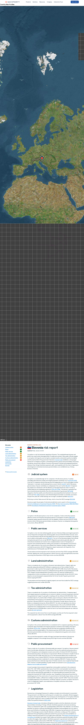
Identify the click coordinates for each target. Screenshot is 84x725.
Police (6, 449)
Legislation (8, 462)
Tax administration (10, 455)
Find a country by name (11, 471)
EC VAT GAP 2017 (37, 610)
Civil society (8, 463)
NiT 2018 (37, 494)
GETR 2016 (37, 628)
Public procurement (10, 460)
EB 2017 (68, 486)
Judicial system (9, 447)
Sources (7, 465)
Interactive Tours (58, 2)
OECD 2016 (47, 700)
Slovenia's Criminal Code (33, 703)
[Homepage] (12, 2)
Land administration (10, 453)
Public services (9, 451)
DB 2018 (72, 499)
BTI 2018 (70, 491)
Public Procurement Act (61, 721)
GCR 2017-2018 (56, 489)
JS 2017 (64, 484)
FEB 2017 (49, 538)
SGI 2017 (70, 496)
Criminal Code (58, 460)
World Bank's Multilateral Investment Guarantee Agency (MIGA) (48, 505)
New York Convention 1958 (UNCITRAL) (68, 504)
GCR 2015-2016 (72, 480)
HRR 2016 (71, 517)
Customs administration (11, 458)
